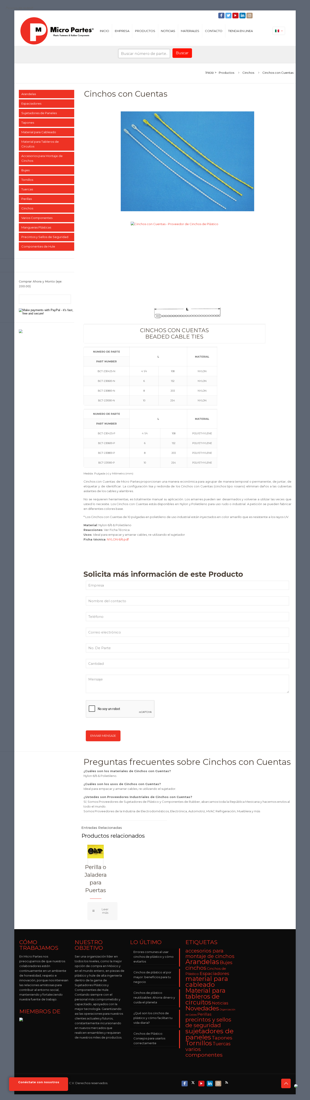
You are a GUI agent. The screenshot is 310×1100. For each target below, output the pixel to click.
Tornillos (27, 180)
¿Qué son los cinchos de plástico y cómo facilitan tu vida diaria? (152, 1017)
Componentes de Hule (38, 246)
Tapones (27, 122)
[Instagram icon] (249, 15)
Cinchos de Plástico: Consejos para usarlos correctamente (149, 1038)
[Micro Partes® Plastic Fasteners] (57, 31)
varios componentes (203, 1052)
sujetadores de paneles (209, 1034)
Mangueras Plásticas (36, 227)
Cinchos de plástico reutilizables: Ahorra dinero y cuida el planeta (154, 997)
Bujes (25, 170)
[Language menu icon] (279, 31)
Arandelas (28, 94)
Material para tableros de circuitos (205, 996)
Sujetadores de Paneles (39, 113)
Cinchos (248, 72)
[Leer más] (102, 911)
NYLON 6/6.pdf (118, 539)
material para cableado (206, 981)
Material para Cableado (38, 132)
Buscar (182, 53)
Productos (226, 72)
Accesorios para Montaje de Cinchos (42, 158)
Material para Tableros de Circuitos (40, 144)
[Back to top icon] (286, 1083)
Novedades (202, 1008)
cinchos (195, 968)
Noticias (220, 1003)
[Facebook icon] (221, 15)
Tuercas (27, 189)
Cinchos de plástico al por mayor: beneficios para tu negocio (152, 977)
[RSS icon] (227, 1082)
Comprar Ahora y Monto (40, 284)
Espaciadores (31, 103)
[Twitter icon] (228, 15)
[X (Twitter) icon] (193, 1082)
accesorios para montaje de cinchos (209, 953)
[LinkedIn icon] (242, 15)
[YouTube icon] (235, 15)
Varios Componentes (36, 218)
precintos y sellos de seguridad (208, 1022)
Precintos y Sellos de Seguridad (44, 237)
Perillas (26, 199)
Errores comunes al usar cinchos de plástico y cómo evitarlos (153, 956)
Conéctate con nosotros (38, 1082)
